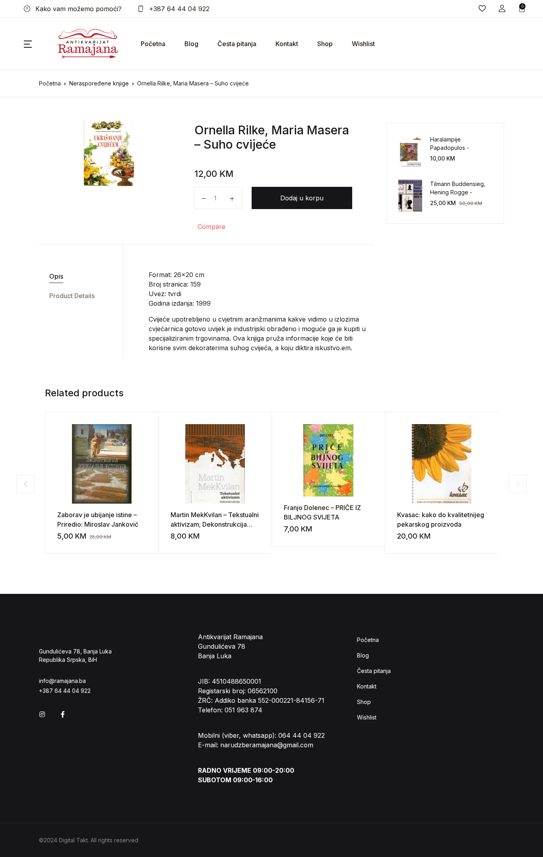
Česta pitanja (236, 44)
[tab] (78, 276)
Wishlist (363, 44)
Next (518, 483)
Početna (153, 44)
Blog (191, 44)
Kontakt (286, 44)
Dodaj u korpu (302, 198)
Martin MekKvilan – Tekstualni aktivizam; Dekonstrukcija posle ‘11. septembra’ (215, 524)
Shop (325, 44)
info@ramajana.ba (62, 680)
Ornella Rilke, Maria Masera (271, 130)
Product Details (72, 296)
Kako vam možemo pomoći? (77, 9)
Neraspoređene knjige (99, 83)
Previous (25, 483)
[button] (502, 8)
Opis (56, 276)
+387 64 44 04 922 (178, 9)
